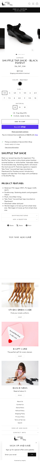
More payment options (20, 132)
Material (20, 103)
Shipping (12, 73)
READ (20, 395)
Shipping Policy (20, 414)
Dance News (20, 407)
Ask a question (20, 219)
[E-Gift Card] (20, 334)
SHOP (20, 356)
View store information (12, 147)
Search (20, 423)
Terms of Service (20, 420)
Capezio (20, 58)
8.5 (19, 98)
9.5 (30, 98)
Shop (20, 317)
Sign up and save (19, 428)
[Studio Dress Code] (20, 295)
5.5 (25, 93)
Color (20, 80)
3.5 (5, 93)
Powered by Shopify (20, 460)
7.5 (9, 98)
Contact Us (20, 404)
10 (35, 98)
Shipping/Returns (20, 215)
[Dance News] (20, 373)
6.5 (35, 93)
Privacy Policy (20, 417)
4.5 (15, 93)
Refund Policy (20, 410)
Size (20, 89)
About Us (20, 401)
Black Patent (20, 84)
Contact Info (19, 432)
